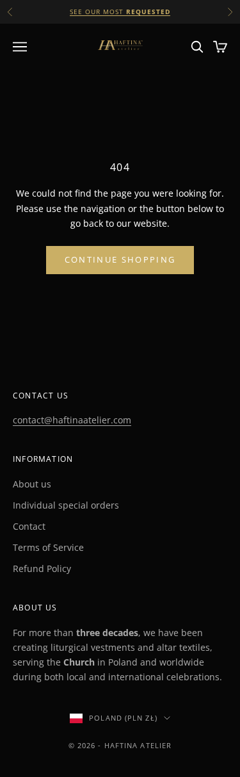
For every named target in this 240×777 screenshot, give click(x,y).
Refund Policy (42, 568)
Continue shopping (120, 259)
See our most (120, 11)
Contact (29, 526)
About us (32, 484)
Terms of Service (48, 547)
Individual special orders (66, 505)
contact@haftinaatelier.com (72, 420)
